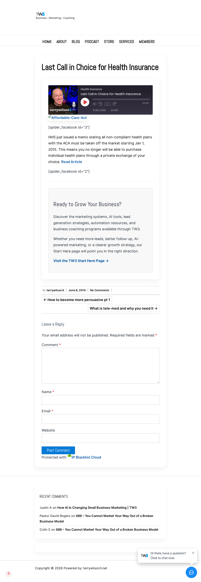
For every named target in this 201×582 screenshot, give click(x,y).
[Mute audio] (94, 104)
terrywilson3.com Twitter (121, 7)
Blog (76, 41)
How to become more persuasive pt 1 (76, 300)
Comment (51, 345)
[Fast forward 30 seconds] (115, 104)
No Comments (99, 290)
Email (47, 411)
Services (126, 41)
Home (47, 41)
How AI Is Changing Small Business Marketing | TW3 (97, 507)
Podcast (92, 41)
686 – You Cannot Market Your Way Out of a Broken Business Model (107, 529)
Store (109, 41)
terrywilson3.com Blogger (144, 7)
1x (107, 103)
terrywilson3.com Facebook (115, 7)
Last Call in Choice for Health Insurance (100, 67)
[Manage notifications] (8, 573)
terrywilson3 (55, 290)
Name (48, 392)
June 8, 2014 (77, 290)
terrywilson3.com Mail (150, 7)
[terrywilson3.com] (100, 16)
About (62, 41)
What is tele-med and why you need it (124, 308)
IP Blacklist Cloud (86, 457)
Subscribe (99, 110)
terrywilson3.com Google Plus (127, 7)
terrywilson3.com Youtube (133, 7)
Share (114, 110)
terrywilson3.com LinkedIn (139, 7)
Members (147, 41)
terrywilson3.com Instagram (156, 7)
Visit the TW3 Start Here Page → (81, 261)
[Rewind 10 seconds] (100, 104)
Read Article (71, 162)
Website (48, 430)
